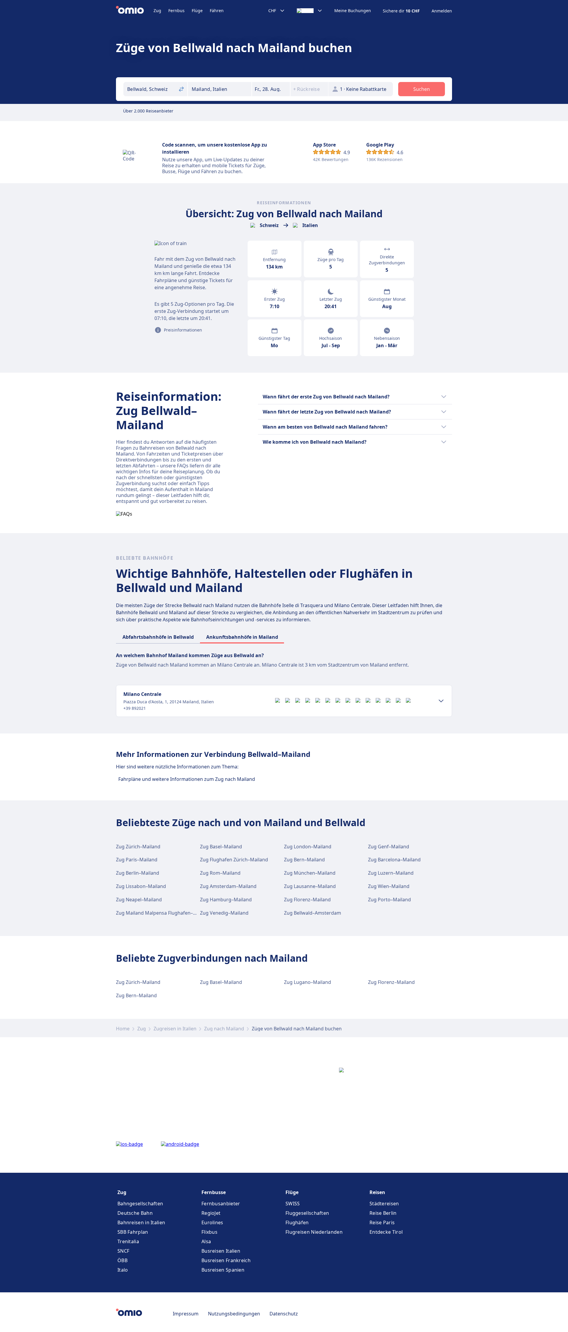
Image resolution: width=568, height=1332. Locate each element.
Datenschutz (284, 1313)
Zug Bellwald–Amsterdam (312, 913)
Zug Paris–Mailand (136, 859)
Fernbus (176, 10)
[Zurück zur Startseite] (135, 10)
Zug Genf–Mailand (388, 846)
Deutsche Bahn (135, 1213)
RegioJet (210, 1213)
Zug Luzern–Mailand (391, 873)
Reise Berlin (383, 1213)
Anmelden (442, 11)
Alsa (206, 1241)
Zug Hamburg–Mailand (226, 899)
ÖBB (122, 1260)
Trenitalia (128, 1241)
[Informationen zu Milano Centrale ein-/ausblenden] (441, 700)
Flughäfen (297, 1222)
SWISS (292, 1203)
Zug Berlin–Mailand (137, 873)
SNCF (123, 1251)
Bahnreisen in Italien (141, 1222)
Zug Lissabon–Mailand (141, 886)
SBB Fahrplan (132, 1232)
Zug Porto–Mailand (389, 899)
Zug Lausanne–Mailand (310, 886)
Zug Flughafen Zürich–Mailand (234, 859)
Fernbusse (213, 1192)
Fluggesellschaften (307, 1213)
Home (123, 1028)
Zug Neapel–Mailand (139, 899)
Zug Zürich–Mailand (138, 846)
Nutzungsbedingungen (234, 1313)
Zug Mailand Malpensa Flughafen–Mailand (163, 913)
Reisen (377, 1192)
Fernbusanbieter (220, 1203)
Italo (122, 1270)
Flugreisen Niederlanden (314, 1232)
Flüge (197, 10)
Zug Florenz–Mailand (307, 899)
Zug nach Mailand (224, 1028)
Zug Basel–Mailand (221, 846)
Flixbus (209, 1232)
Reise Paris (382, 1222)
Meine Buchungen (352, 10)
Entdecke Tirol (386, 1232)
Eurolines (212, 1222)
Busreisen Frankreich (226, 1260)
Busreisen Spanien (222, 1270)
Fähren (217, 10)
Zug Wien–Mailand (388, 886)
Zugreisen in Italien (175, 1028)
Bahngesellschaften (140, 1203)
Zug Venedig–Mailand (224, 913)
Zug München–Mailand (309, 873)
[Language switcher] (309, 10)
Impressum (186, 1313)
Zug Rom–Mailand (220, 873)
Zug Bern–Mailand (304, 859)
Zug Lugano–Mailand (307, 982)
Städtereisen (384, 1203)
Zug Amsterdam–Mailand (228, 886)
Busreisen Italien (220, 1251)
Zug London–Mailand (307, 846)
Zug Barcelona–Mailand (394, 859)
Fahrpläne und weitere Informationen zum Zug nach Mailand (186, 779)
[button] (271, 89)
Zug (157, 10)
